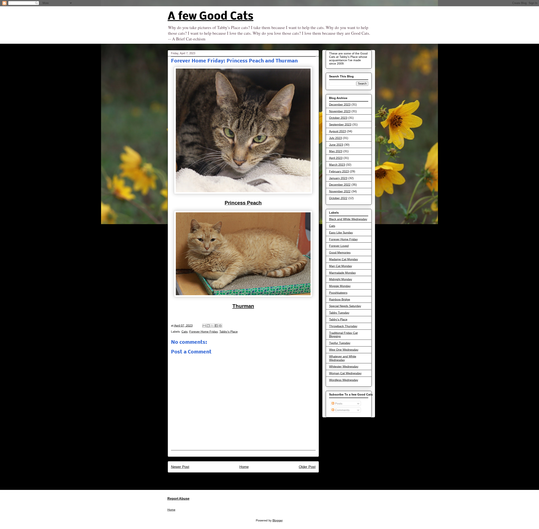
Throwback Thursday (343, 326)
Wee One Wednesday (343, 349)
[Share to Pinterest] (220, 326)
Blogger (277, 520)
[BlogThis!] (208, 326)
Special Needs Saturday (345, 306)
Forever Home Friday (203, 331)
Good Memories (340, 252)
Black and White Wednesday (348, 219)
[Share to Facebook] (216, 326)
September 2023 (340, 124)
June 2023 (336, 144)
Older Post (307, 467)
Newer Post (180, 467)
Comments (342, 410)
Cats (184, 331)
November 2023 (340, 111)
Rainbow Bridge (339, 299)
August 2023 (337, 131)
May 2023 (335, 151)
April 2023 (336, 158)
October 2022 (338, 198)
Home (244, 467)
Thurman (243, 306)
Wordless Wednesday (343, 380)
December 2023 (340, 104)
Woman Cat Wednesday (345, 373)
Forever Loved (339, 245)
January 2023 (338, 178)
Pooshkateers (338, 292)
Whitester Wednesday (343, 366)
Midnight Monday (340, 279)
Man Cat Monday (340, 266)
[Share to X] (212, 326)
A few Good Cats (210, 16)
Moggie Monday (340, 286)
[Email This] (204, 326)
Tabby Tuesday (339, 312)
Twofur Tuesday (339, 343)
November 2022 (340, 191)
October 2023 (338, 117)
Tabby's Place (228, 331)
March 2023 (337, 164)
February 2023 (339, 171)
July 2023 (335, 138)
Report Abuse (178, 498)
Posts (338, 403)
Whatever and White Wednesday (342, 358)
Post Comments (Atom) (252, 478)
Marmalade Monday (342, 272)
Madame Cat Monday (343, 259)
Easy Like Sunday (341, 232)
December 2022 (340, 184)
